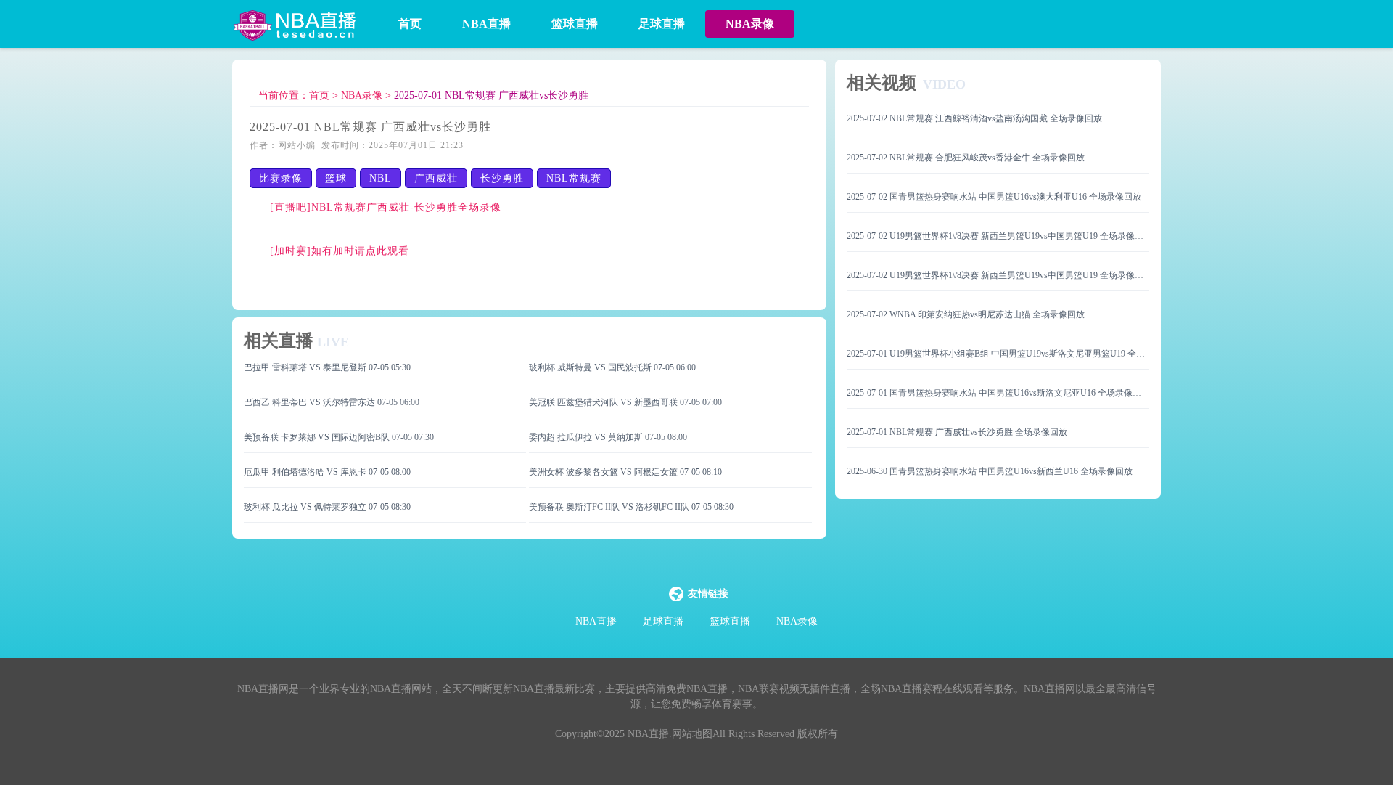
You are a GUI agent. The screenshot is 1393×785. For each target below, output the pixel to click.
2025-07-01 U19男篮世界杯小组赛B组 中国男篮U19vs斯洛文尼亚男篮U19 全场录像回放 (998, 354)
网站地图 (692, 733)
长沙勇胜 (502, 178)
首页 (410, 23)
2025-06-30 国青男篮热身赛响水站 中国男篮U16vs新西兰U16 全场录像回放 (990, 471)
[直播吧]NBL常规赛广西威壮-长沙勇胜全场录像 (385, 207)
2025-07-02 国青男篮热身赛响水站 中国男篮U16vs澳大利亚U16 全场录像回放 (994, 197)
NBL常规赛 (573, 178)
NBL (380, 178)
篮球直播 (574, 23)
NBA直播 (486, 23)
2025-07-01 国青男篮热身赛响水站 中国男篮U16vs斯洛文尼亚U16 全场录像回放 (998, 393)
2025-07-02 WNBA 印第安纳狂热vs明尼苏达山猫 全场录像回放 (966, 314)
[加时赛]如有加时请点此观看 (339, 250)
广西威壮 (436, 178)
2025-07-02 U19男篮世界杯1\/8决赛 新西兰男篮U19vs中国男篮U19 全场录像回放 (998, 236)
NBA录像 (750, 23)
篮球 (336, 178)
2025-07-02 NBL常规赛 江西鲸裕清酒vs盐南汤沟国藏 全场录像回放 (974, 118)
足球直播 (661, 23)
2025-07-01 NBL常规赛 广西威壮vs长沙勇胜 (491, 95)
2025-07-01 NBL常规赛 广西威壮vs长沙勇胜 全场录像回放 (957, 432)
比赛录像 (281, 178)
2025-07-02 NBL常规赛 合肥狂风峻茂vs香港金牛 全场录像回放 (966, 157)
